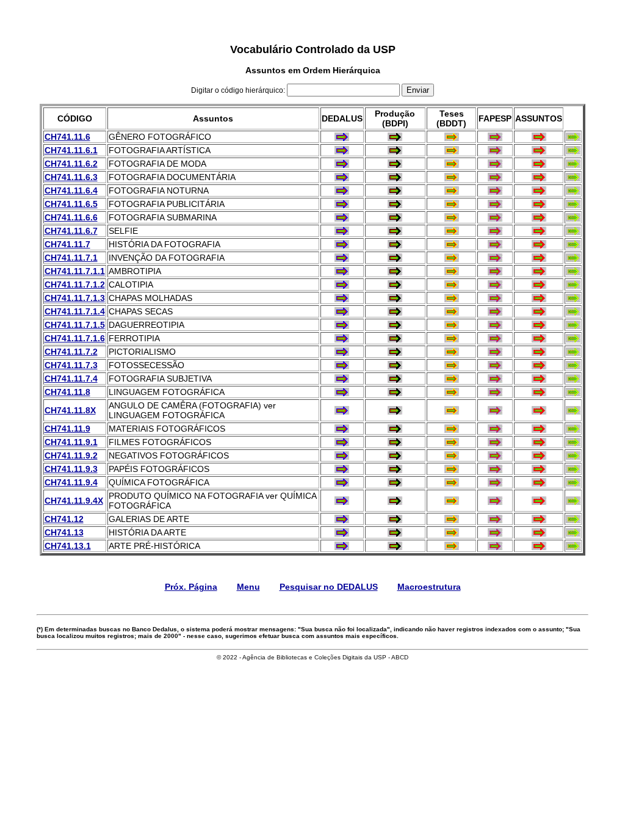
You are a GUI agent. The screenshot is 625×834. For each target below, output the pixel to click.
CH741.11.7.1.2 (75, 284)
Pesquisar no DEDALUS (329, 587)
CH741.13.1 (68, 546)
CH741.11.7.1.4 (75, 311)
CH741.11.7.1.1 (75, 271)
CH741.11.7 (67, 244)
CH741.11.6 (67, 137)
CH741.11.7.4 (71, 378)
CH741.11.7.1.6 (75, 338)
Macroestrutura (429, 587)
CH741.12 (64, 519)
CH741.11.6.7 (71, 231)
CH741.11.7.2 (71, 352)
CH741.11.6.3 (71, 177)
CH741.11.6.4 (71, 190)
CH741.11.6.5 (71, 204)
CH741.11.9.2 (71, 455)
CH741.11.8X (70, 410)
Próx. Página (191, 587)
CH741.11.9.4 (71, 482)
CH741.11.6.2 (71, 164)
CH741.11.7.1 (71, 258)
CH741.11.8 (67, 392)
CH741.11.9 (67, 428)
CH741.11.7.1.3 (75, 298)
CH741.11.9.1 (71, 442)
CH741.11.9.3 (71, 469)
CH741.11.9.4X (74, 501)
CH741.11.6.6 (71, 217)
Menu (248, 587)
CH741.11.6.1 (71, 150)
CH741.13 (64, 532)
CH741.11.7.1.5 (75, 325)
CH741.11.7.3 (71, 365)
